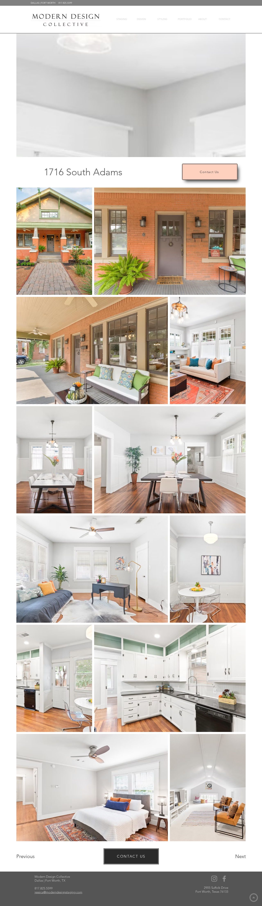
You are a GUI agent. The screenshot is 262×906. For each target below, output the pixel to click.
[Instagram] (214, 879)
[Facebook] (224, 879)
